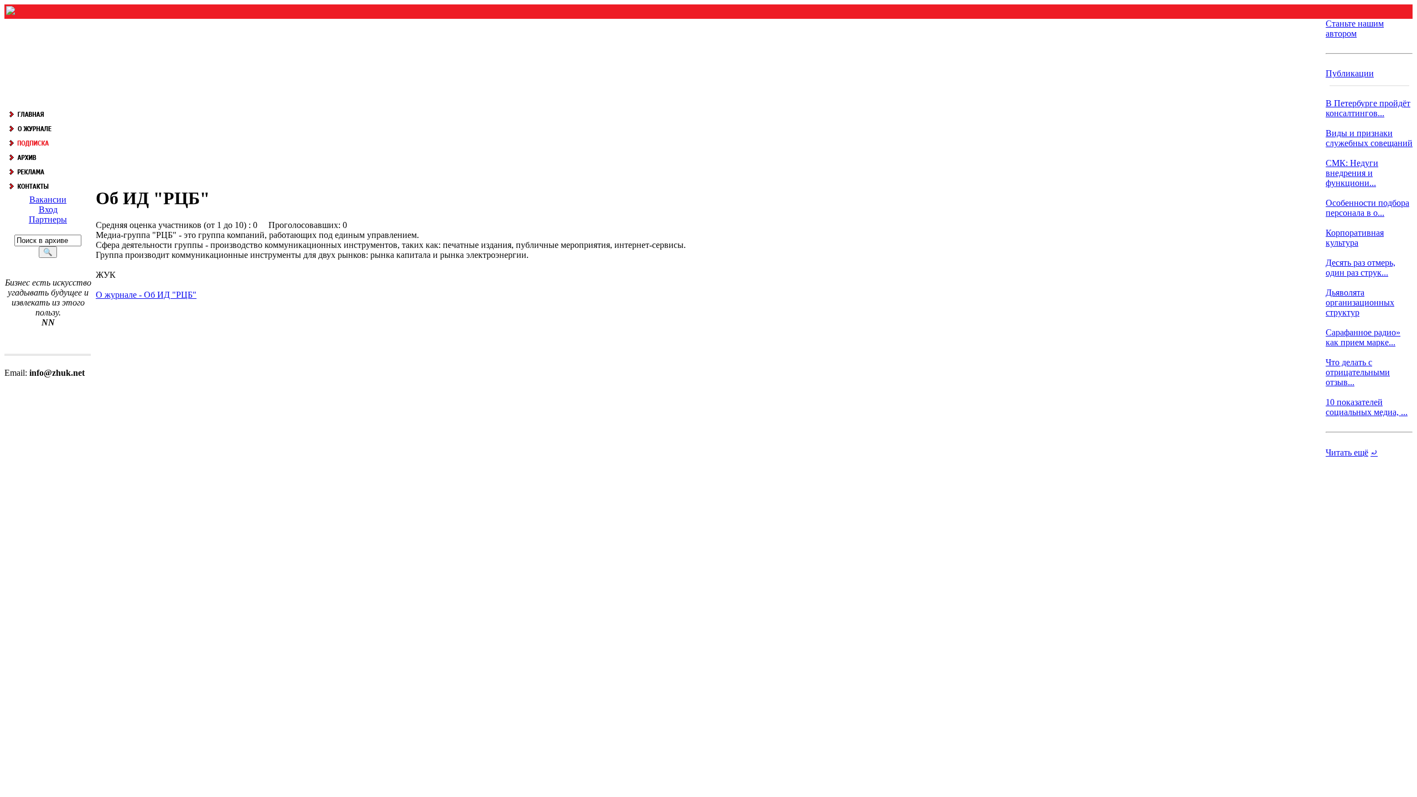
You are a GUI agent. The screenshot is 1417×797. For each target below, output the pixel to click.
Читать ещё (1347, 452)
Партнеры (48, 219)
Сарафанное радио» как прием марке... (1363, 337)
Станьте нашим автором (1355, 28)
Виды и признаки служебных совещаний (1369, 138)
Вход (48, 209)
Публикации (1350, 73)
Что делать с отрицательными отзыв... (1358, 372)
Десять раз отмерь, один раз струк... (1360, 267)
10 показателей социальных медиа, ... (1367, 407)
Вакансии (47, 199)
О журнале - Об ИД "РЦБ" (146, 294)
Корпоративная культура (1355, 237)
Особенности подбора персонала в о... (1367, 208)
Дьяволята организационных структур (1360, 302)
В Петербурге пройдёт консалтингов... (1368, 108)
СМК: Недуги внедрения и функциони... (1352, 173)
